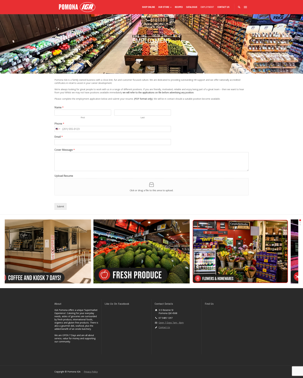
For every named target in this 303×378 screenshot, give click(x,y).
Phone (59, 123)
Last (143, 117)
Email (58, 136)
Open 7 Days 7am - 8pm (171, 322)
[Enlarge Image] (53, 251)
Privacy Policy (91, 371)
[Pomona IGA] (76, 6)
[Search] (239, 7)
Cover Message (64, 149)
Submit (60, 206)
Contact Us (164, 327)
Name (59, 107)
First (83, 117)
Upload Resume (63, 175)
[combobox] (57, 129)
